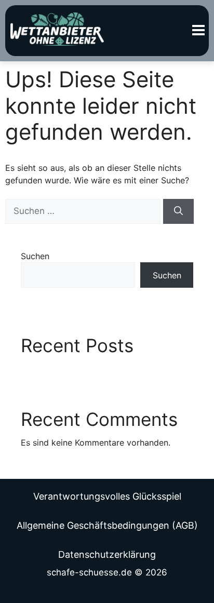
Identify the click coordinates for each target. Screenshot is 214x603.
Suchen (35, 256)
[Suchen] (178, 211)
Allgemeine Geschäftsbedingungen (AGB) (107, 525)
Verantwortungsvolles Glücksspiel (107, 496)
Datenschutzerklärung (107, 554)
